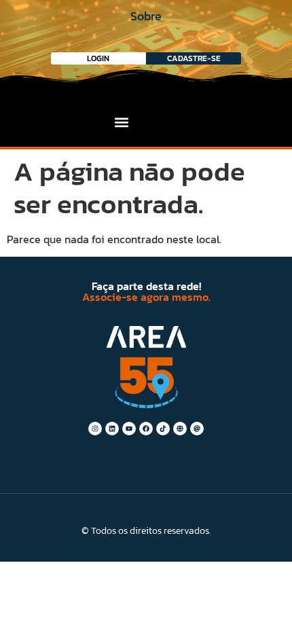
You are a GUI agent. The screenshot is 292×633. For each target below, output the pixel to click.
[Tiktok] (163, 428)
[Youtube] (129, 428)
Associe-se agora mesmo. (146, 297)
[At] (197, 428)
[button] (122, 122)
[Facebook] (146, 428)
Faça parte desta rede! (146, 286)
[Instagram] (95, 428)
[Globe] (180, 428)
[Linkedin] (112, 428)
